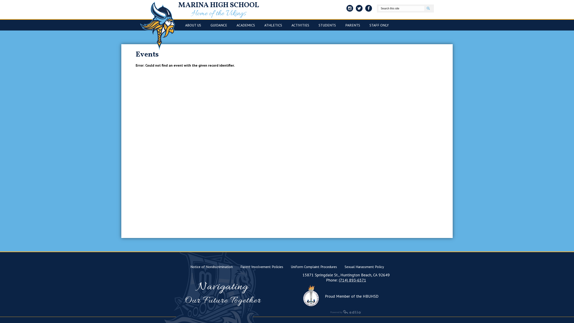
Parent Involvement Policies (261, 266)
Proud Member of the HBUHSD (351, 296)
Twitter (359, 8)
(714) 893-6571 (352, 280)
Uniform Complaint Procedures (314, 266)
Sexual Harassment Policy (364, 266)
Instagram (349, 8)
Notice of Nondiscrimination (211, 266)
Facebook (368, 8)
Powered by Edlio (346, 312)
